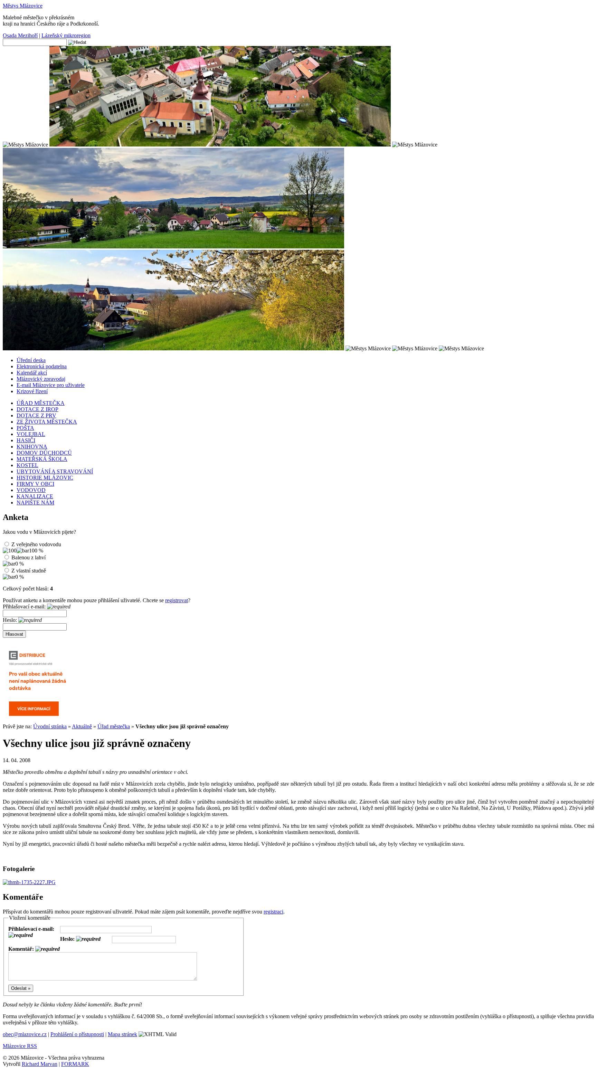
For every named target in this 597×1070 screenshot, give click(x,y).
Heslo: (10, 620)
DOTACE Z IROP (37, 409)
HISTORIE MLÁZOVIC (45, 478)
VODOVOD (31, 490)
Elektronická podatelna (42, 366)
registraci (273, 912)
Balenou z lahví (28, 557)
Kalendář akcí (32, 373)
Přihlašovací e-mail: (25, 606)
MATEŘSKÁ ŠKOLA (42, 459)
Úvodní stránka (50, 726)
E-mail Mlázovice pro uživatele (51, 385)
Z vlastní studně (28, 571)
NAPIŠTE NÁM (35, 502)
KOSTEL (27, 465)
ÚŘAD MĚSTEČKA (41, 403)
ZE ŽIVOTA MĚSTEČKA (47, 422)
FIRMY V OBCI (35, 484)
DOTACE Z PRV (36, 415)
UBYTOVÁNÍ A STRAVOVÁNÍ (55, 471)
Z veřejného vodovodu (36, 544)
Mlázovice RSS (20, 1046)
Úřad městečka (113, 726)
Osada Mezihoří (20, 35)
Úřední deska (31, 360)
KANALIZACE (35, 496)
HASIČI (26, 440)
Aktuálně (82, 726)
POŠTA (25, 428)
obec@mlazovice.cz (25, 1034)
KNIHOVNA (32, 446)
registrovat (176, 600)
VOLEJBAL (31, 434)
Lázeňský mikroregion (66, 35)
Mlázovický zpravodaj (41, 379)
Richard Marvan (39, 1064)
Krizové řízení (32, 391)
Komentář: (21, 949)
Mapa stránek (122, 1034)
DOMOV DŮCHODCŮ (44, 453)
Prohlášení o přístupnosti (77, 1034)
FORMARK (75, 1064)
